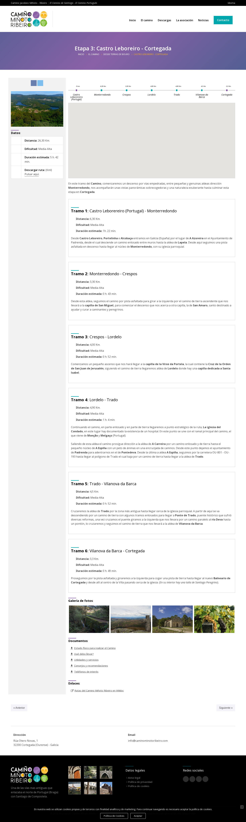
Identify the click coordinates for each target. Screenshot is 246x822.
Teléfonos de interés (86, 671)
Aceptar (138, 815)
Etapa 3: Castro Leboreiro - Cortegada (123, 48)
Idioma (231, 3)
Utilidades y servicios (86, 659)
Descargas (164, 20)
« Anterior (19, 707)
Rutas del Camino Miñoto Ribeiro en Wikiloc (99, 690)
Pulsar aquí (32, 174)
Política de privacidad (140, 782)
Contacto (223, 20)
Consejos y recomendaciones (91, 665)
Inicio (132, 20)
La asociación (184, 20)
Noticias (203, 20)
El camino (147, 20)
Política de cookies (138, 786)
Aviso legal (134, 777)
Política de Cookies (114, 815)
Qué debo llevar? (84, 654)
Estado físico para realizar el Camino (95, 648)
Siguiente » (226, 707)
